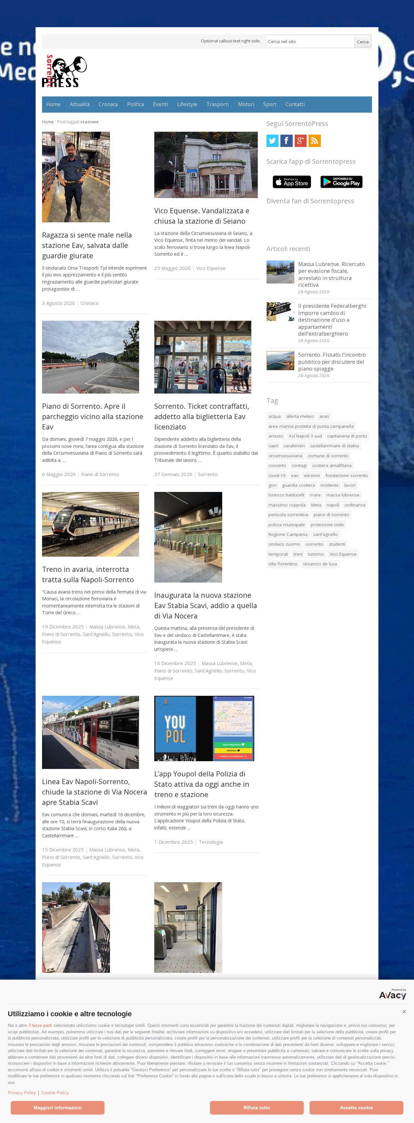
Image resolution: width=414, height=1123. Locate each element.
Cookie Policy (55, 1092)
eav (295, 475)
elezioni (312, 475)
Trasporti (217, 104)
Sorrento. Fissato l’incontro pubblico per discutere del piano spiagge (332, 361)
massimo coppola (287, 505)
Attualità (80, 104)
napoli (333, 505)
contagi (299, 465)
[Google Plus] (301, 141)
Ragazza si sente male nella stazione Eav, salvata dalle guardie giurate (87, 245)
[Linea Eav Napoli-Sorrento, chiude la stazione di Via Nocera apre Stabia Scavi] (90, 767)
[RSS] (315, 141)
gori (272, 485)
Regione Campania (288, 534)
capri (273, 446)
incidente (330, 485)
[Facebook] (286, 141)
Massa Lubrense (107, 626)
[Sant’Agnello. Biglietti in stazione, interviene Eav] (188, 971)
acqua (274, 416)
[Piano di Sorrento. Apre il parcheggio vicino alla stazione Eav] (90, 392)
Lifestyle (187, 104)
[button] (404, 1012)
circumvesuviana (285, 456)
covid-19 (277, 475)
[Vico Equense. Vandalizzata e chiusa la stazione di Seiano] (206, 196)
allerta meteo (300, 416)
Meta (133, 626)
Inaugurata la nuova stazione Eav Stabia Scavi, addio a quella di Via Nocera (205, 605)
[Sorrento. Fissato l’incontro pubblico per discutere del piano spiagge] (281, 368)
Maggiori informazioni (58, 1107)
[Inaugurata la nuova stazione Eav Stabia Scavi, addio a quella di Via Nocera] (188, 581)
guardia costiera (298, 485)
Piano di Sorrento (100, 474)
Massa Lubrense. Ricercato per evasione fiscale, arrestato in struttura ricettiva (331, 274)
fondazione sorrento (346, 475)
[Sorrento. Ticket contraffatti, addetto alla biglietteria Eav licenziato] (202, 392)
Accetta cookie (356, 1107)
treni (298, 554)
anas (324, 416)
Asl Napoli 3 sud (305, 436)
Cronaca (108, 104)
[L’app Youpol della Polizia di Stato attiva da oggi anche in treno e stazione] (204, 759)
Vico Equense (211, 268)
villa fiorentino (283, 564)
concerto (277, 465)
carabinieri (294, 446)
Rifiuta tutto (257, 1107)
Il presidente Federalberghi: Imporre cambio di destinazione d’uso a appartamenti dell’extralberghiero (332, 319)
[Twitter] (272, 141)
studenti (337, 544)
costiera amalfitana (332, 465)
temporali (278, 554)
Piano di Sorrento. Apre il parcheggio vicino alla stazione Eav (92, 416)
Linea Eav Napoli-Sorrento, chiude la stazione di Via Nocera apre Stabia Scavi (94, 792)
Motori (246, 104)
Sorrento (208, 474)
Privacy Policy (22, 1092)
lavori (349, 485)
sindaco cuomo (284, 544)
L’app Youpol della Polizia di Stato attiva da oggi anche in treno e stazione (201, 784)
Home (53, 104)
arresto (275, 436)
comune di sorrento (328, 456)
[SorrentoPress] (64, 71)
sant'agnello (325, 534)
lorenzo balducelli (286, 495)
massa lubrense (342, 495)
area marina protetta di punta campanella (311, 426)
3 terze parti (40, 1025)
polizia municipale (286, 525)
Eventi (160, 104)
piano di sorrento (331, 514)
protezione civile (327, 525)
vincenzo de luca (320, 564)
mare (315, 495)
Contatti (295, 104)
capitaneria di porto (347, 436)
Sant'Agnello (96, 634)
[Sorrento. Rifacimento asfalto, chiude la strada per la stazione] (76, 971)
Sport (270, 104)
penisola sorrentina (288, 514)
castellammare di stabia (334, 446)
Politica (135, 104)
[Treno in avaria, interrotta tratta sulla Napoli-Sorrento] (90, 555)
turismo (316, 554)
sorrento (314, 544)
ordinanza (355, 505)
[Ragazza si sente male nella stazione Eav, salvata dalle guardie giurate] (76, 220)
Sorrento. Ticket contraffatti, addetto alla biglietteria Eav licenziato (201, 416)
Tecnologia (211, 842)
